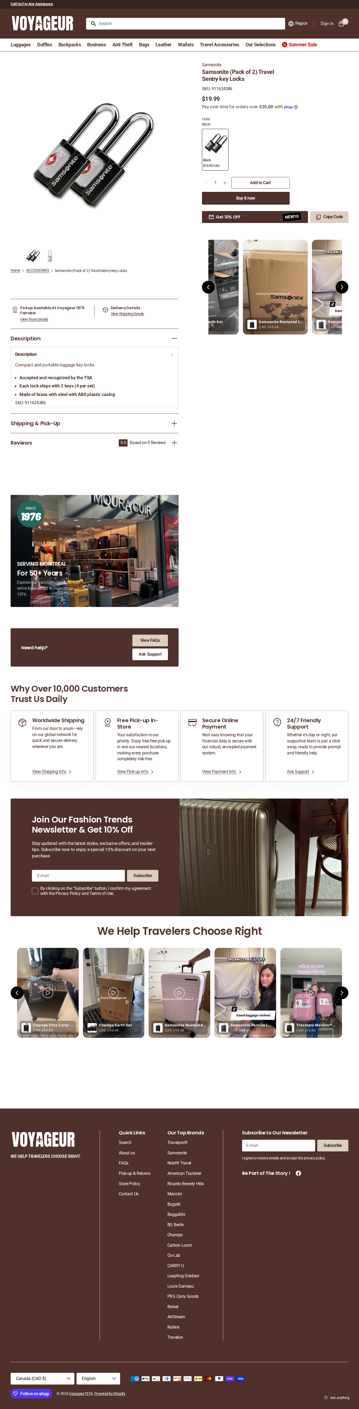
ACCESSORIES (37, 270)
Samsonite (211, 64)
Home (15, 270)
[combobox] (191, 24)
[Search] (91, 24)
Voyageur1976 (80, 1393)
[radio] (215, 150)
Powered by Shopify (109, 1393)
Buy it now (245, 198)
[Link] (52, 746)
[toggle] (174, 338)
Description (26, 354)
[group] (33, 256)
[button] (298, 23)
